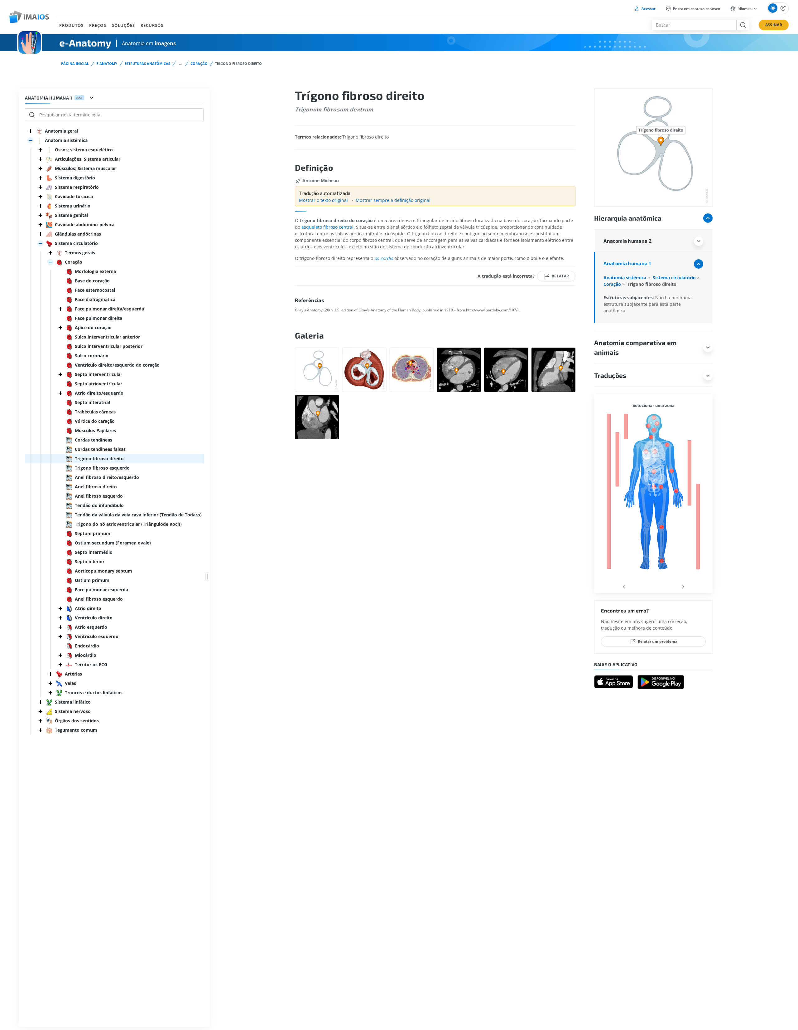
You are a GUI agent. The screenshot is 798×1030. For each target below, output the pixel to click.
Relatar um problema (657, 641)
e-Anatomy (106, 63)
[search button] (742, 25)
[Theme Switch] (778, 8)
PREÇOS (97, 25)
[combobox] (694, 25)
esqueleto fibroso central (327, 227)
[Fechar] (30, 131)
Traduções (610, 375)
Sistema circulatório (675, 278)
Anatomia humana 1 (627, 263)
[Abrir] (30, 140)
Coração (199, 63)
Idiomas (744, 8)
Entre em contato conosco (696, 8)
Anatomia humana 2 (627, 241)
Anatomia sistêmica (625, 278)
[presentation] (623, 585)
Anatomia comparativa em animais (635, 347)
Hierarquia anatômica (627, 218)
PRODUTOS (71, 25)
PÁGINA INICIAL (75, 63)
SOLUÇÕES (123, 25)
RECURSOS (152, 25)
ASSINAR (773, 24)
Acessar (648, 8)
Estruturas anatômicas (147, 63)
